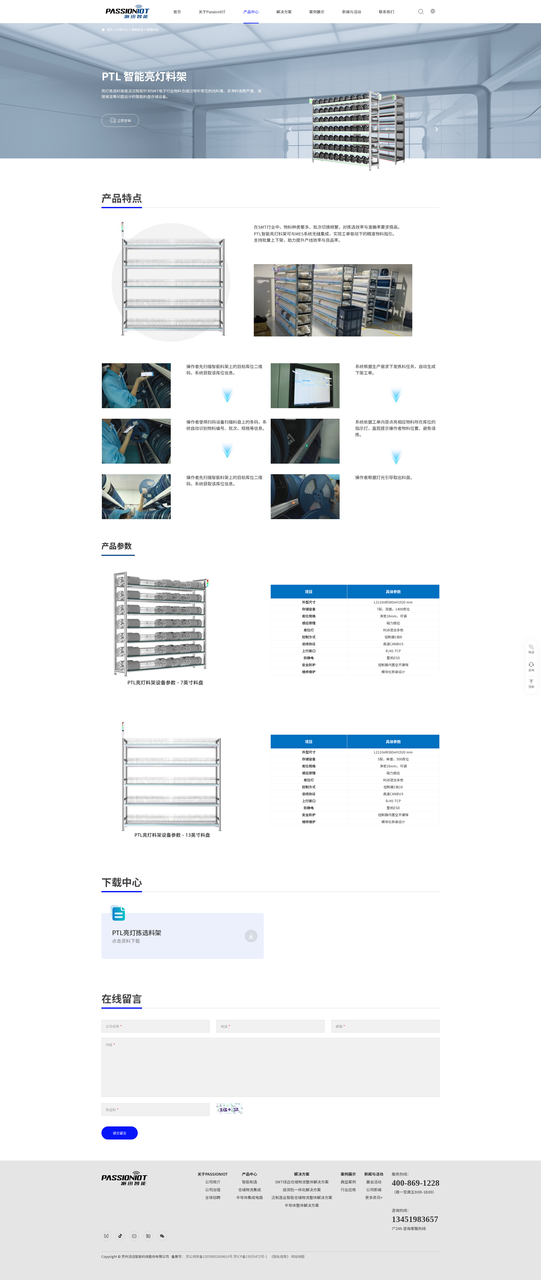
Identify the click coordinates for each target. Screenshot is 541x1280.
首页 (177, 11)
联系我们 (386, 11)
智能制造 (137, 29)
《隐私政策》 (280, 1256)
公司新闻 (373, 1189)
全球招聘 (212, 1197)
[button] (290, 129)
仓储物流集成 (249, 1189)
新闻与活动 (351, 11)
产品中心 (251, 11)
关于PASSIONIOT (213, 1174)
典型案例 (348, 1181)
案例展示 (316, 11)
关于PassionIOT (212, 11)
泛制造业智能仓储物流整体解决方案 (301, 1197)
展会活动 (373, 1181)
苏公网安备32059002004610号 (209, 1256)
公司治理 (212, 1189)
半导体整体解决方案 (302, 1205)
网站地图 (298, 1256)
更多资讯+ (374, 1197)
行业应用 (348, 1189)
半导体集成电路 (249, 1197)
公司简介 (212, 1181)
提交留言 (119, 1133)
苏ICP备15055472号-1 (250, 1256)
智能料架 (152, 29)
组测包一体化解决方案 (302, 1189)
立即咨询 (123, 120)
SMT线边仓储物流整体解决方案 (302, 1181)
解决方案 (284, 11)
